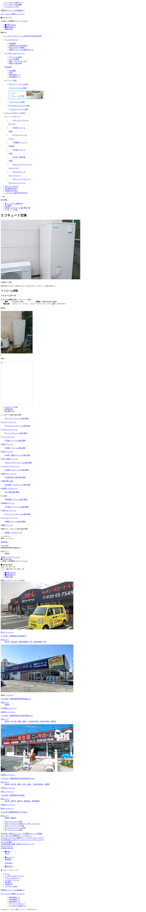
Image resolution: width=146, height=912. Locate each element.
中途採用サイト (14, 77)
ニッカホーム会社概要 (13, 4)
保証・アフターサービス (18, 61)
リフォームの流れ (15, 57)
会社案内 (8, 67)
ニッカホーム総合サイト (14, 2)
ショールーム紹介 (16, 193)
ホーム (7, 874)
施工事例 (11, 189)
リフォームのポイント (15, 113)
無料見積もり (11, 27)
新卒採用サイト (14, 75)
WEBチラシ (11, 186)
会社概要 (12, 71)
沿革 (11, 73)
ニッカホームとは (11, 40)
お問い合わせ (11, 25)
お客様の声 (11, 191)
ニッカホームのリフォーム (23, 36)
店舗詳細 (4, 542)
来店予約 (9, 29)
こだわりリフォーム (12, 880)
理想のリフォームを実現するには (21, 50)
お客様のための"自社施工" (18, 45)
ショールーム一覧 (11, 7)
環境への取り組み (15, 63)
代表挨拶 (12, 43)
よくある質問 (14, 59)
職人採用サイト (14, 901)
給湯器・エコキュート (13, 532)
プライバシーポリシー (17, 904)
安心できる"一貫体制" (17, 47)
